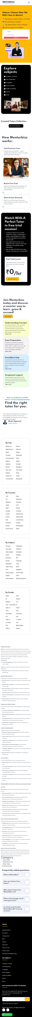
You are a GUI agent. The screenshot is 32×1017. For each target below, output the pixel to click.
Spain (17, 528)
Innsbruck (8, 476)
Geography (19, 546)
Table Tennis (9, 566)
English (8, 575)
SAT (17, 622)
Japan (7, 505)
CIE (17, 602)
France (8, 517)
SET (17, 558)
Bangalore (19, 467)
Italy (7, 520)
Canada (8, 511)
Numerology (19, 572)
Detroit (18, 446)
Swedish (18, 555)
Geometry (8, 558)
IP (16, 604)
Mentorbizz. (10, 1007)
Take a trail (8, 334)
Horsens (8, 455)
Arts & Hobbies (10, 85)
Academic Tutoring (11, 76)
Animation (19, 552)
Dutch (7, 555)
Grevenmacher (10, 458)
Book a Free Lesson (12, 279)
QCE (17, 610)
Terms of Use (5, 947)
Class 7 (18, 607)
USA (7, 496)
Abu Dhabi (19, 470)
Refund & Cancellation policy (9, 953)
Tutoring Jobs (5, 936)
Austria (8, 514)
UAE (17, 505)
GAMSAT (18, 549)
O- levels (18, 619)
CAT (7, 569)
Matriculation (19, 625)
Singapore (19, 499)
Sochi (17, 458)
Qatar (7, 508)
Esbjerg (8, 473)
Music (7, 95)
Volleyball (18, 561)
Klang (17, 473)
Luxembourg (19, 520)
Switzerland (19, 514)
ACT (7, 625)
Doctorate (19, 613)
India (17, 496)
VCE (17, 616)
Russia (7, 525)
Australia (18, 511)
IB (6, 599)
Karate (7, 561)
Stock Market (9, 578)
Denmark (8, 522)
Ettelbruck (8, 446)
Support (4, 942)
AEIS (7, 610)
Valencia (18, 449)
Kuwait (18, 508)
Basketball (8, 563)
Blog (3, 939)
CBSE (7, 596)
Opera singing (9, 572)
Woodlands (19, 479)
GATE (17, 575)
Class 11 (8, 619)
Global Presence (6, 930)
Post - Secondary (11, 604)
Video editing (9, 552)
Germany (18, 502)
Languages (9, 82)
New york (8, 470)
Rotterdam (19, 455)
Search (16, 37)
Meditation (19, 569)
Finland (18, 522)
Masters (8, 602)
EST (7, 616)
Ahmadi (18, 464)
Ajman (18, 476)
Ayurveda (8, 549)
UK (6, 499)
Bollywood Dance (21, 578)
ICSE (17, 596)
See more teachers (16, 126)
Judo (17, 563)
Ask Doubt (5, 944)
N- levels (8, 622)
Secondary (9, 613)
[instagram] (7, 1009)
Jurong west (9, 479)
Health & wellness (11, 88)
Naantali (8, 464)
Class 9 (18, 628)
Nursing (8, 546)
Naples (18, 452)
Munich (8, 467)
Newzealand (19, 525)
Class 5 (8, 628)
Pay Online (5, 933)
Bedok (18, 461)
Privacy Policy (5, 950)
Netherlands (19, 517)
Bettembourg (9, 449)
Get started (8, 316)
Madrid (8, 461)
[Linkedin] (3, 1009)
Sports (8, 91)
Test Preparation (10, 79)
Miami (7, 452)
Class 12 (8, 607)
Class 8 (18, 599)
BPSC (17, 566)
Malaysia (8, 502)
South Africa (9, 528)
